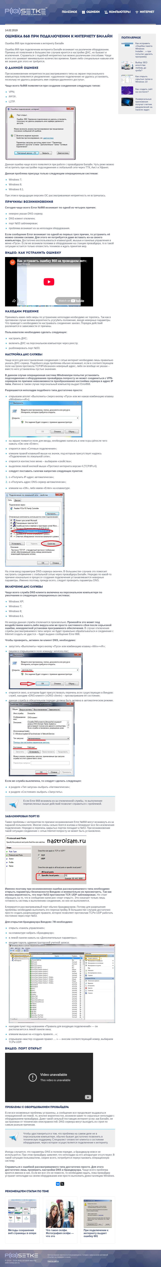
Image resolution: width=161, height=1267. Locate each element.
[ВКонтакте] (58, 1184)
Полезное (69, 12)
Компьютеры (119, 12)
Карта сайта (53, 1261)
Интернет (147, 12)
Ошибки (93, 12)
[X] (62, 1184)
